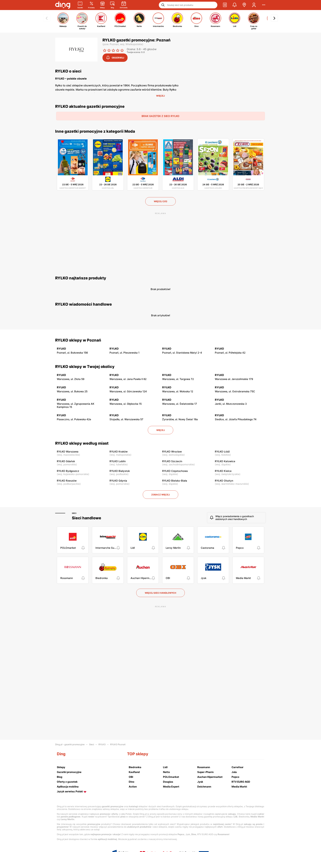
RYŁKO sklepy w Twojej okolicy (85, 366)
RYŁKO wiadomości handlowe (83, 304)
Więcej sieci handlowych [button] (160, 593)
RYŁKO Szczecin (172, 461)
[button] (225, 5)
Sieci (74, 513)
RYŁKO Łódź (222, 451)
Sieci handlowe (86, 518)
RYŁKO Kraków (119, 451)
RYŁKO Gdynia (118, 480)
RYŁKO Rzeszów (67, 480)
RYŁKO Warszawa (67, 451)
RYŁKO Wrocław (172, 451)
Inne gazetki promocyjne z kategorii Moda (95, 131)
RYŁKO (102, 744)
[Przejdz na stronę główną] (62, 5)
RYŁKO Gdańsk (66, 461)
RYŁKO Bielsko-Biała (174, 480)
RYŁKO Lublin (118, 461)
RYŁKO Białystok (120, 471)
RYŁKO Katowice (225, 461)
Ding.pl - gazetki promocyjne (70, 744)
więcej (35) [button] (160, 201)
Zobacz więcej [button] (160, 494)
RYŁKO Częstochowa (175, 471)
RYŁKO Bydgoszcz (68, 471)
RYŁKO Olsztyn (224, 480)
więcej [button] (160, 430)
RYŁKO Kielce (223, 471)
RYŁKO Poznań (118, 744)
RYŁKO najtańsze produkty (80, 278)
